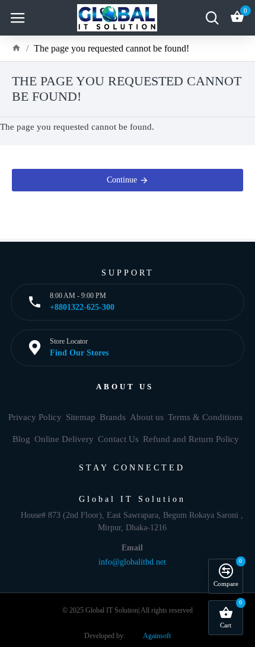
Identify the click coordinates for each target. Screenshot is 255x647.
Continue (122, 179)
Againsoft (157, 636)
